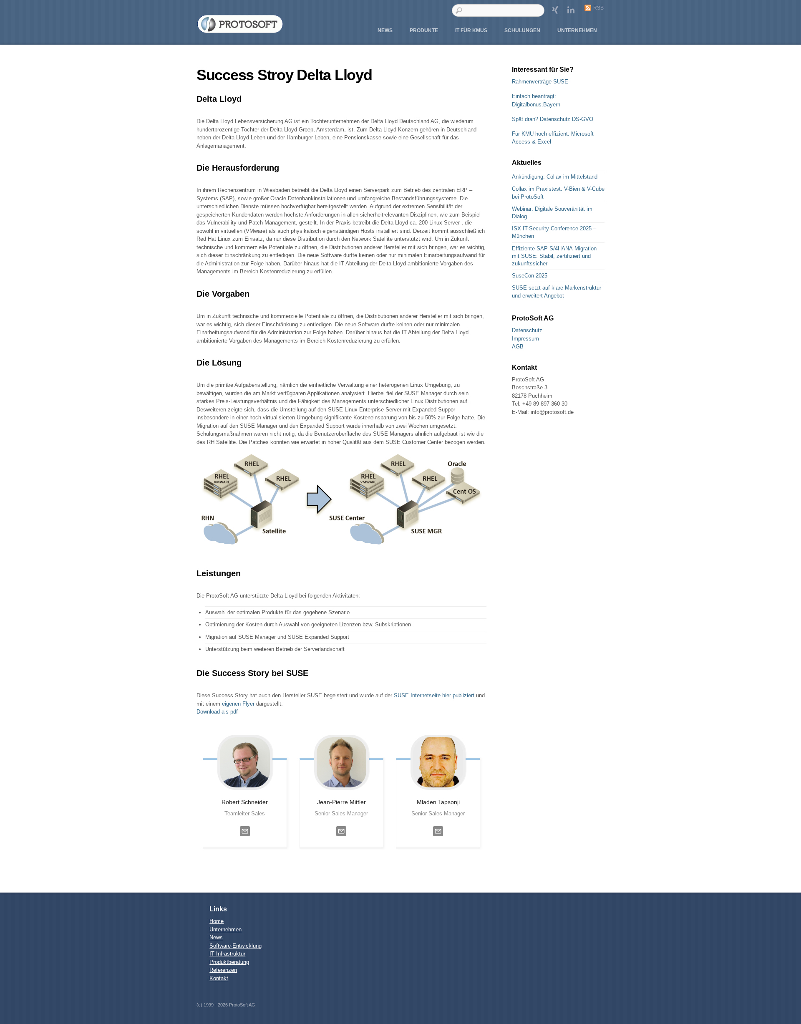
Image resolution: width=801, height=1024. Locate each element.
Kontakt (218, 978)
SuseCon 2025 (529, 275)
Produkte (424, 30)
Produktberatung (229, 962)
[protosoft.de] (240, 30)
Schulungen (522, 30)
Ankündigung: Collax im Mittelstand (554, 177)
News (385, 30)
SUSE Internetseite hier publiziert (435, 695)
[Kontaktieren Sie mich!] (245, 838)
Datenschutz (527, 330)
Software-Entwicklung (235, 946)
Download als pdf (217, 712)
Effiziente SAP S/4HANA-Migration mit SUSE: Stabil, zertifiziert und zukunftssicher (554, 256)
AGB (518, 346)
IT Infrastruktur (227, 954)
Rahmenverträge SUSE (540, 81)
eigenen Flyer (238, 704)
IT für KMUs (471, 30)
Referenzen (223, 970)
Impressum (525, 338)
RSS (598, 8)
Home (216, 921)
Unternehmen (577, 30)
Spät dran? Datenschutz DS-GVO (552, 119)
